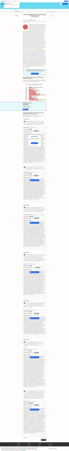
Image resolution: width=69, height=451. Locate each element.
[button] (2, 9)
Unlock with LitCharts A (35, 180)
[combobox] (40, 1)
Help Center (29, 444)
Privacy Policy (50, 445)
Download (25, 109)
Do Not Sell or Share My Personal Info (53, 448)
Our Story (18, 445)
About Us (19, 444)
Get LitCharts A (35, 143)
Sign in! (37, 145)
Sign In (62, 1)
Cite (36, 175)
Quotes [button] (19, 9)
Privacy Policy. (23, 450)
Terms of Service (50, 444)
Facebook (40, 444)
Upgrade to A (65, 3)
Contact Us (29, 445)
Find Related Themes (35, 73)
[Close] (68, 448)
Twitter (40, 445)
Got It (12, 6)
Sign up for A (66, 1)
